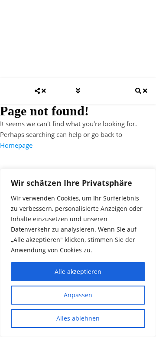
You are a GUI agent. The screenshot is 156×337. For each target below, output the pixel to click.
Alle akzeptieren (78, 271)
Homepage (16, 145)
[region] (78, 252)
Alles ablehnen (78, 318)
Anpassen (78, 295)
